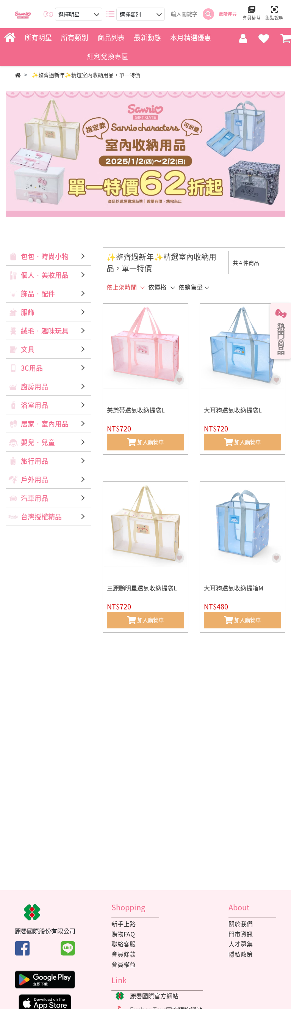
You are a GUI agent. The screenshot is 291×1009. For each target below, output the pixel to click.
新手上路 (123, 923)
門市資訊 (240, 933)
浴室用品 (34, 405)
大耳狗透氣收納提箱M (233, 587)
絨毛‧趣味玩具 (45, 331)
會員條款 (123, 954)
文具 (27, 349)
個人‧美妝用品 (45, 275)
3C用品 (32, 368)
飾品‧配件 (38, 293)
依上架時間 (121, 286)
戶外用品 (34, 479)
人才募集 (240, 943)
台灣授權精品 (41, 517)
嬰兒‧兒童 (38, 442)
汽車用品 (34, 498)
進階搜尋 (228, 14)
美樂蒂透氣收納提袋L (136, 409)
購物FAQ (123, 933)
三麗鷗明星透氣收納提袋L (142, 587)
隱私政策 (240, 954)
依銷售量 (190, 286)
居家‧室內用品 (45, 424)
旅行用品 (34, 461)
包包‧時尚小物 (45, 256)
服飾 (27, 312)
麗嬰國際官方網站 (154, 995)
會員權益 (123, 964)
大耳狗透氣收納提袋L (233, 409)
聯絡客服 (123, 943)
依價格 (157, 286)
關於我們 (240, 923)
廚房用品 (34, 386)
